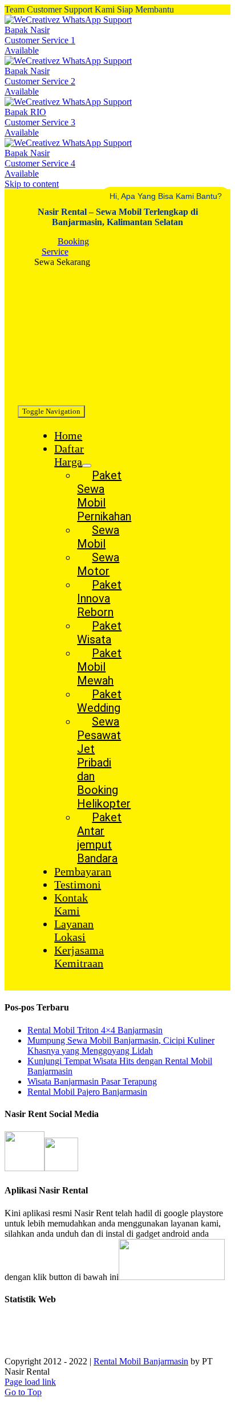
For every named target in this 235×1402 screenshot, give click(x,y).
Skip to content (32, 184)
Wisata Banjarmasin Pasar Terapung (92, 1081)
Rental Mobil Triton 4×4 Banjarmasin (95, 1030)
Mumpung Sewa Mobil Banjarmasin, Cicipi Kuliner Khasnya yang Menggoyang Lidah (120, 1045)
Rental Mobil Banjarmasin (141, 1361)
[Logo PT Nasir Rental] (79, 398)
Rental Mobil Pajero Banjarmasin (87, 1092)
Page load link (30, 1382)
